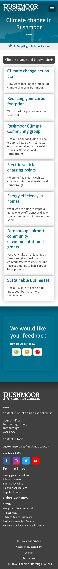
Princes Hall (10, 512)
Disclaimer (29, 558)
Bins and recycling (13, 483)
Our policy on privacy (29, 541)
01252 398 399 (12, 452)
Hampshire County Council (18, 508)
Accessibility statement (29, 546)
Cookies (29, 552)
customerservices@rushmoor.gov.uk (26, 446)
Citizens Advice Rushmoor (17, 517)
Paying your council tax (16, 475)
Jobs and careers (12, 479)
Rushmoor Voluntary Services (19, 521)
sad (37, 352)
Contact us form (13, 439)
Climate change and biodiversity (28, 59)
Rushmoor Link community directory (23, 525)
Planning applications (15, 487)
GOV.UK (7, 504)
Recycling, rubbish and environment (37, 46)
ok (27, 352)
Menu (52, 9)
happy (16, 352)
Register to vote (12, 492)
